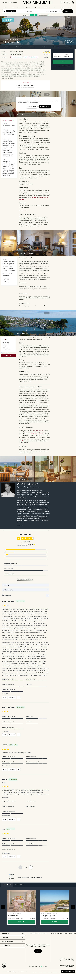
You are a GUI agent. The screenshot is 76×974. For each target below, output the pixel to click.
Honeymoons (26, 7)
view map (8, 355)
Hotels (5, 7)
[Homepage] (38, 2)
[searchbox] (21, 11)
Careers (49, 971)
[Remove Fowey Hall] (15, 11)
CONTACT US (72, 933)
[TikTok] (72, 959)
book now (62, 61)
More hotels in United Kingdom (30, 57)
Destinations (46, 7)
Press (40, 971)
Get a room (68, 47)
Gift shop (70, 7)
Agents (44, 971)
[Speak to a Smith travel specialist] (61, 2)
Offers (18, 7)
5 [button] (41, 928)
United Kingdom (18, 39)
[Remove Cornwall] (6, 11)
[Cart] (66, 2)
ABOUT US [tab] (53, 933)
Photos (20, 47)
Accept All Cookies (45, 106)
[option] (21, 907)
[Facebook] (65, 959)
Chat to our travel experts (69, 971)
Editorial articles (6, 945)
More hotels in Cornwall (16, 57)
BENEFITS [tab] (59, 933)
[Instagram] (61, 959)
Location (32, 47)
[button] (61, 2)
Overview (7, 47)
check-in (56, 54)
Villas (11, 7)
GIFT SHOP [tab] (65, 933)
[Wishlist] (63, 2)
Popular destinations (7, 941)
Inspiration (36, 7)
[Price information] (73, 42)
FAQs (36, 971)
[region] (38, 104)
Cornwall (8, 39)
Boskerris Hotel (13, 916)
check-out (66, 54)
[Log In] (71, 2)
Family (54, 7)
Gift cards (55, 971)
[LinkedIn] (69, 959)
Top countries (5, 933)
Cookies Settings (32, 106)
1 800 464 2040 (67, 66)
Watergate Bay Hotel (48, 916)
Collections (5, 937)
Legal (32, 971)
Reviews (44, 47)
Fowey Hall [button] (11, 11)
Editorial (62, 7)
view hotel (21, 921)
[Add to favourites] (3, 42)
